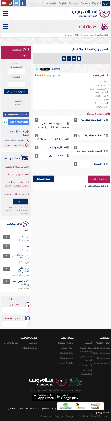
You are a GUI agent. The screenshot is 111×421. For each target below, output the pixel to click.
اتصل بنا (20, 408)
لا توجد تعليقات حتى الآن (95, 186)
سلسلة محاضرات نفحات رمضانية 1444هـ (17, 180)
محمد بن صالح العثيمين (20, 275)
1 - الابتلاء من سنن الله (93, 120)
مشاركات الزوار (11, 343)
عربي (106, 3)
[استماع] (74, 58)
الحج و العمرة (67, 353)
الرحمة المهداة (66, 343)
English (62, 3)
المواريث (33, 343)
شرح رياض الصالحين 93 (23, 270)
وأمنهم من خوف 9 (17, 170)
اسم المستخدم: (16, 65)
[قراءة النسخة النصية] (79, 58)
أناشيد (88, 343)
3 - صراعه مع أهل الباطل (91, 135)
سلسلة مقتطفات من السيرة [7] (20, 257)
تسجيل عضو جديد (14, 140)
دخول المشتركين (16, 91)
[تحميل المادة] (69, 58)
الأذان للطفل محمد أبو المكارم (21, 282)
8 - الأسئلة (99, 164)
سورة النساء (24, 237)
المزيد (20, 201)
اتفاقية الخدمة (32, 408)
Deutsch (85, 3)
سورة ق (25, 246)
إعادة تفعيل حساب (14, 145)
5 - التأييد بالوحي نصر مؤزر (91, 151)
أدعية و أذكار (85, 365)
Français (73, 3)
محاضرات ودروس (101, 348)
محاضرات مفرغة (101, 353)
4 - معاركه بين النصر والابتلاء (51, 139)
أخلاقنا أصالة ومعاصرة (15, 163)
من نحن (11, 408)
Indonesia (51, 3)
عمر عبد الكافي (23, 262)
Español (96, 3)
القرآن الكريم (103, 343)
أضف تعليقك (43, 179)
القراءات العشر (66, 363)
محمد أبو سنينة (24, 240)
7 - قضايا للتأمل (58, 155)
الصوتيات (90, 26)
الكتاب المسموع (101, 363)
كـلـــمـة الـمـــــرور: (16, 79)
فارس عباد (25, 249)
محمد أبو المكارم (23, 288)
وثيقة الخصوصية (48, 408)
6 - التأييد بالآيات (58, 147)
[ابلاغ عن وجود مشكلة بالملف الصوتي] (64, 58)
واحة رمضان (67, 348)
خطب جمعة (103, 358)
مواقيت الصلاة (29, 348)
